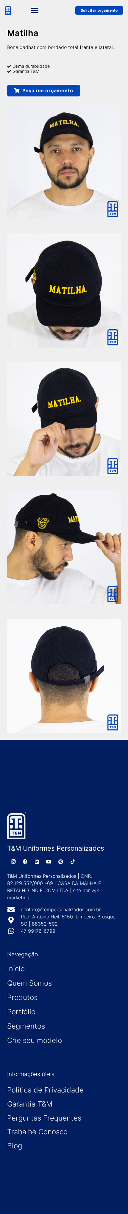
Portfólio (21, 1011)
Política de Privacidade (45, 1090)
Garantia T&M (29, 1104)
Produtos (22, 997)
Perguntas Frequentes (44, 1118)
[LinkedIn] (37, 862)
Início (16, 968)
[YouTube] (49, 862)
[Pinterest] (61, 862)
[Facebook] (25, 862)
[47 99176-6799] (14, 931)
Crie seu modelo (34, 1040)
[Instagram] (13, 862)
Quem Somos (29, 983)
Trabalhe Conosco (37, 1131)
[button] (43, 10)
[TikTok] (73, 862)
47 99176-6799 (38, 931)
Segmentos (26, 1026)
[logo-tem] (8, 10)
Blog (14, 1145)
